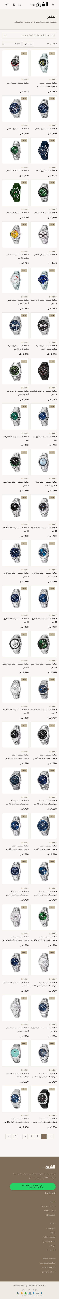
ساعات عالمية (50, 1211)
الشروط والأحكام (49, 1268)
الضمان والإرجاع (49, 1242)
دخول (7, 4)
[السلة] (13, 4)
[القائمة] (53, 4)
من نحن (52, 1246)
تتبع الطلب (51, 1229)
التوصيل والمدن (49, 1237)
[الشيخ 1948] (39, 4)
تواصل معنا (51, 1250)
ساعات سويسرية (48, 1207)
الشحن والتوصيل (49, 1272)
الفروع (53, 1233)
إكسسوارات (51, 1215)
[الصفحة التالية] (8, 1136)
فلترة (26, 44)
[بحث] (19, 4)
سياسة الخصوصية (48, 1263)
